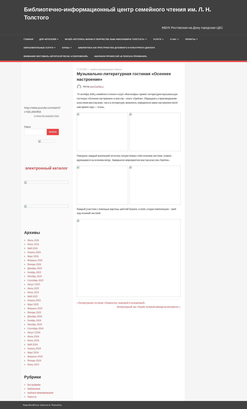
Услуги (157, 39)
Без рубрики (33, 384)
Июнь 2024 (33, 340)
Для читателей (47, 39)
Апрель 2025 (34, 300)
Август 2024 (33, 332)
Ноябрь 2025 (34, 272)
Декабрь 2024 (34, 316)
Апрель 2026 (34, 252)
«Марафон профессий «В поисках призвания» (120, 56)
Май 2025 (32, 296)
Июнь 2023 (33, 364)
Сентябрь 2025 (35, 280)
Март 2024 (33, 352)
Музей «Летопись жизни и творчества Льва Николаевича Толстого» (105, 39)
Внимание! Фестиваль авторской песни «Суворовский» (56, 56)
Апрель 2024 (34, 348)
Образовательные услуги (38, 47)
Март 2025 (33, 304)
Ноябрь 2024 (34, 320)
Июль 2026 (33, 240)
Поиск (27, 126)
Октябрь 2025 (34, 276)
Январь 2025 (34, 312)
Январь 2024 (34, 360)
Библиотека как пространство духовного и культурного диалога (116, 47)
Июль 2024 (33, 336)
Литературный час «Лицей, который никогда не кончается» (148, 306)
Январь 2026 (34, 264)
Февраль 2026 (34, 260)
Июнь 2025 (33, 292)
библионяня (33, 388)
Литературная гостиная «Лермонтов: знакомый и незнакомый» (111, 302)
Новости (118, 69)
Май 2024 (32, 344)
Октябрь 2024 (34, 324)
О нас (173, 39)
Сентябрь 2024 (35, 328)
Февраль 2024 (34, 356)
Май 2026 (32, 248)
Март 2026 (33, 256)
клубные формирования (101, 69)
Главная (28, 39)
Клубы (65, 47)
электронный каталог (46, 168)
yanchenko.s (96, 86)
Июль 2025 (33, 288)
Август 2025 (33, 284)
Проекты (190, 39)
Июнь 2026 (33, 244)
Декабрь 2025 (34, 268)
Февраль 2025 (34, 308)
